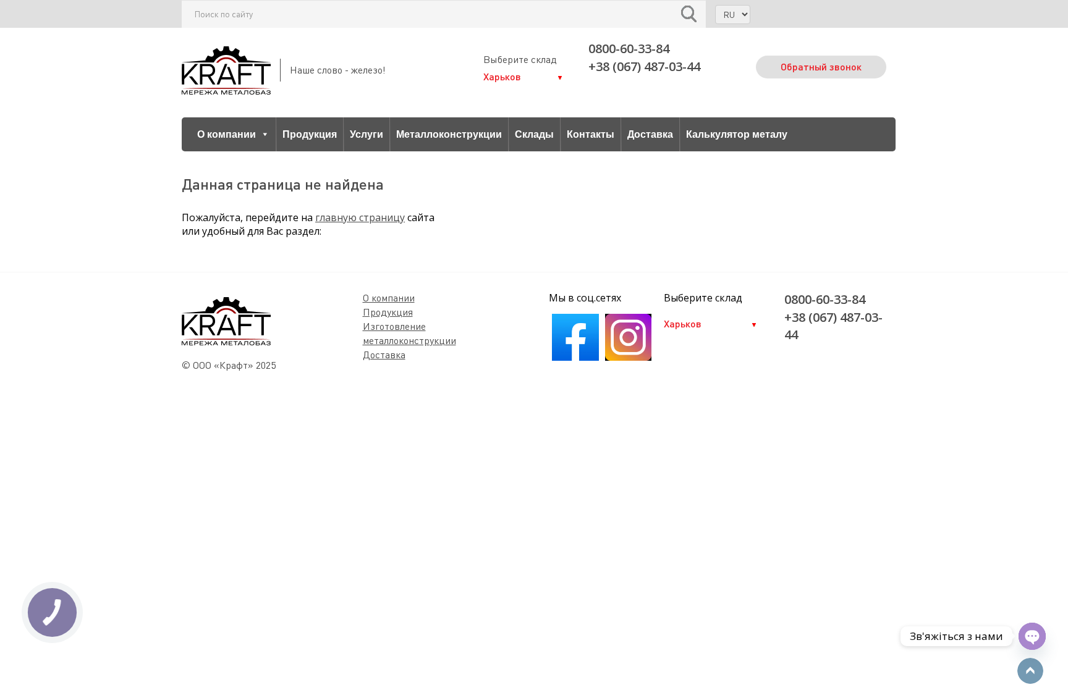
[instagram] (628, 357)
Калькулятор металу (736, 134)
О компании (226, 134)
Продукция (309, 134)
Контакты (590, 134)
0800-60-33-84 (628, 48)
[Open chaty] (1032, 636)
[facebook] (575, 357)
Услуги (366, 134)
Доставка (650, 134)
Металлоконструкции (449, 134)
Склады (534, 134)
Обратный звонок (821, 66)
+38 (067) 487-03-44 (644, 66)
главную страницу (360, 217)
